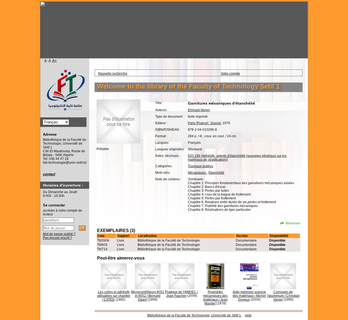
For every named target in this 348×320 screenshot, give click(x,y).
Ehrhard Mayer (199, 110)
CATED (109, 299)
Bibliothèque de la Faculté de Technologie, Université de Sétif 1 (194, 315)
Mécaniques (197, 173)
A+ (54, 61)
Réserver (293, 223)
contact (49, 174)
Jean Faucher (176, 296)
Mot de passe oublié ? (59, 234)
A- (45, 60)
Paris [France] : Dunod (204, 123)
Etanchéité (216, 173)
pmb (248, 315)
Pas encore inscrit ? (57, 238)
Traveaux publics (200, 166)
